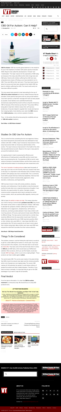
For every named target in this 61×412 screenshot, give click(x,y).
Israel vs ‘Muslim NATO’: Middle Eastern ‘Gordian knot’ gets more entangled (50, 105)
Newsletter (28, 5)
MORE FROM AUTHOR (19, 332)
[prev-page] (2, 351)
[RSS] (45, 7)
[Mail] (38, 7)
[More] (34, 34)
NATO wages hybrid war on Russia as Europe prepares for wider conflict (50, 117)
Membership (21, 5)
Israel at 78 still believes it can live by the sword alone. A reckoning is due (51, 129)
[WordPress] (56, 7)
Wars (34, 16)
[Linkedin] (23, 34)
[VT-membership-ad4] (51, 41)
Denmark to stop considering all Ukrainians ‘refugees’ (51, 93)
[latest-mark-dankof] (51, 231)
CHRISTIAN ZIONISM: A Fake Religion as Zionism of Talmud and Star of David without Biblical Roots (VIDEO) (51, 201)
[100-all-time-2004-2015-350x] (51, 369)
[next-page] (5, 351)
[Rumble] (43, 7)
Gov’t (3, 16)
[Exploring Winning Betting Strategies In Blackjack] (20, 340)
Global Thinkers (47, 268)
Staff (7, 5)
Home (2, 20)
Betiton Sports (29, 410)
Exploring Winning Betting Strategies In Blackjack (19, 346)
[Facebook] (35, 7)
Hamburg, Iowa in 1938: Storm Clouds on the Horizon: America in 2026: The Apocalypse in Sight (51, 187)
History (12, 16)
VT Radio (50, 16)
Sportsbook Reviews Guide (19, 410)
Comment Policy (30, 300)
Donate (15, 5)
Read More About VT (25, 398)
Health (7, 16)
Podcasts (44, 16)
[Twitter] (51, 7)
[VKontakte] (53, 7)
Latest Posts (46, 88)
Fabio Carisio (56, 245)
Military (30, 16)
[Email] (30, 34)
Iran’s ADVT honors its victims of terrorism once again (10, 324)
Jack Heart (45, 247)
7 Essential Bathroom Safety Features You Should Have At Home (32, 325)
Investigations (19, 16)
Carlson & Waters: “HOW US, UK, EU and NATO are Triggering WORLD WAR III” (51, 215)
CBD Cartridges (10, 253)
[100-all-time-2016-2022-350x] (51, 376)
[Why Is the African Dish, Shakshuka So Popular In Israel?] (7, 340)
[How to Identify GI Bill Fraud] (34, 340)
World (38, 16)
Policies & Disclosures (18, 300)
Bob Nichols (45, 250)
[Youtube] (59, 7)
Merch (32, 5)
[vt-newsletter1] (51, 263)
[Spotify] (48, 7)
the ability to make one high (16, 200)
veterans (7, 317)
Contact (42, 5)
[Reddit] (40, 7)
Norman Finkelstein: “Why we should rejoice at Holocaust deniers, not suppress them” (51, 141)
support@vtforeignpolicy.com (30, 401)
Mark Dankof (45, 248)
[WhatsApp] (19, 34)
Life (25, 16)
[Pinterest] (16, 34)
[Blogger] (32, 7)
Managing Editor (6, 28)
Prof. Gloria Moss (53, 247)
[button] (58, 16)
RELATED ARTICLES (7, 332)
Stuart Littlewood (54, 248)
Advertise (37, 5)
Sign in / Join (16, 2)
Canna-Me (6, 246)
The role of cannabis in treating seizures (12, 167)
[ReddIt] (27, 34)
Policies (11, 5)
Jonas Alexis (50, 240)
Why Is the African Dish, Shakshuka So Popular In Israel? (6, 346)
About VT (3, 5)
